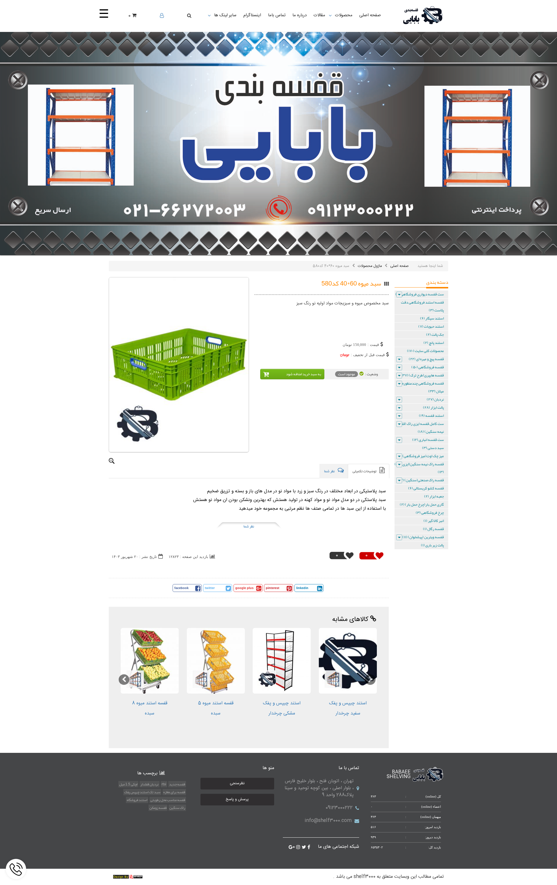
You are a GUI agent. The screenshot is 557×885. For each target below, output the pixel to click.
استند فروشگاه (137, 800)
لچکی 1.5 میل (128, 784)
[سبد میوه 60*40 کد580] (179, 364)
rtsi (164, 784)
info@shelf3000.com (328, 820)
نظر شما (248, 526)
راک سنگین (177, 808)
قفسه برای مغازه (174, 792)
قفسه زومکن (158, 808)
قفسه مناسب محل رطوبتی (167, 800)
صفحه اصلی (399, 266)
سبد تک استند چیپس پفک (142, 792)
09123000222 (338, 808)
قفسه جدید (177, 784)
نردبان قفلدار (149, 784)
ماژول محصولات (370, 266)
